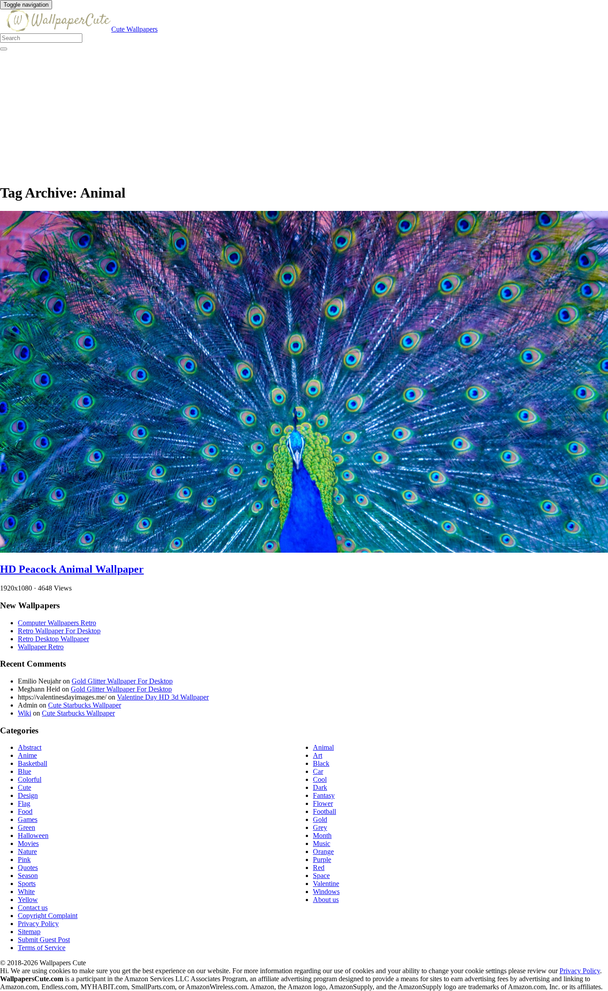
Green (26, 827)
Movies (28, 843)
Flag (24, 803)
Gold (320, 819)
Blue (24, 771)
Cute (24, 787)
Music (321, 843)
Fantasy (324, 795)
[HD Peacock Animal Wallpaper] (304, 550)
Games (27, 819)
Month (322, 835)
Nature (27, 851)
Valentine (326, 883)
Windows (326, 891)
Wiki (24, 713)
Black (321, 763)
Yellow (28, 899)
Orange (323, 851)
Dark (320, 787)
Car (318, 771)
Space (321, 875)
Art (317, 755)
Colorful (29, 779)
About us (326, 899)
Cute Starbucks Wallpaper (84, 705)
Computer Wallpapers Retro (57, 623)
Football (324, 811)
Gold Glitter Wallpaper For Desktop (122, 681)
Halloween (33, 835)
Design (28, 795)
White (26, 891)
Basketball (32, 763)
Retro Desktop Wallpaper (53, 639)
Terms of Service (41, 947)
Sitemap (29, 931)
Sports (27, 883)
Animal (323, 747)
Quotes (28, 867)
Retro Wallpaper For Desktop (59, 631)
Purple (322, 859)
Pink (24, 859)
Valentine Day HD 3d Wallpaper (163, 697)
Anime (27, 755)
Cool (320, 779)
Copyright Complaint (47, 915)
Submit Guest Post (44, 939)
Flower (323, 803)
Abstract (29, 747)
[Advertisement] (267, 113)
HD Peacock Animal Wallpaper (72, 569)
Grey (320, 827)
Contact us (33, 907)
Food (25, 811)
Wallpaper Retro (41, 647)
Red (318, 867)
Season (28, 875)
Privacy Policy (38, 923)
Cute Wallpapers (134, 29)
